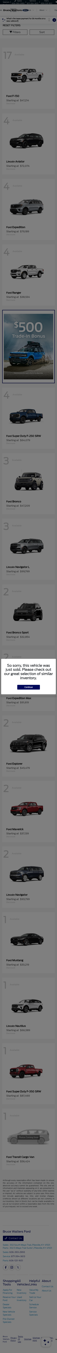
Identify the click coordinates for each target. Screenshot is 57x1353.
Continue (28, 687)
